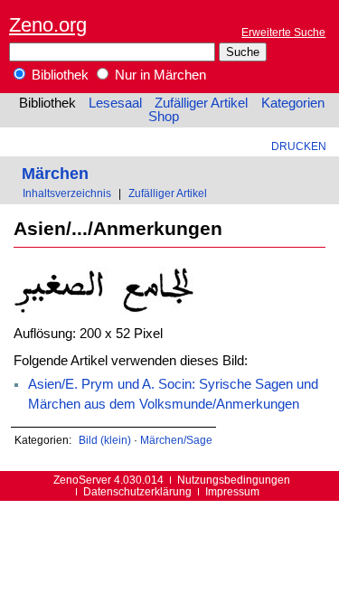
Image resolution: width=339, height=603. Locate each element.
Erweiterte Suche (283, 32)
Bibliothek (58, 75)
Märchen (55, 173)
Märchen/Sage (176, 440)
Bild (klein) (105, 440)
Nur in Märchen (158, 75)
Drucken (298, 146)
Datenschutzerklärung (137, 491)
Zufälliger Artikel (201, 103)
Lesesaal (115, 103)
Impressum (232, 491)
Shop (163, 116)
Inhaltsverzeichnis (67, 193)
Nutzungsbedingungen (233, 479)
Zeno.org (48, 25)
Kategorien (293, 103)
